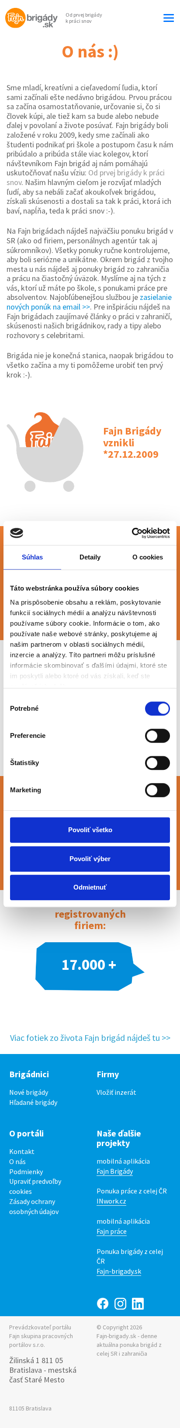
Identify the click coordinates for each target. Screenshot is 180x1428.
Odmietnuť (90, 887)
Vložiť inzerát (116, 1092)
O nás (17, 1161)
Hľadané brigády (33, 1102)
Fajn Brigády (115, 1171)
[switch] (157, 736)
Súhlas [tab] (32, 557)
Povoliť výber (90, 858)
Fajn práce (112, 1231)
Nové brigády (28, 1092)
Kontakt (22, 1151)
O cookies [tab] (147, 557)
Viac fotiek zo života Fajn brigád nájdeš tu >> (90, 1037)
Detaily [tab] (90, 557)
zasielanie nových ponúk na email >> (89, 302)
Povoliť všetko (90, 829)
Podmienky (26, 1171)
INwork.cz (111, 1201)
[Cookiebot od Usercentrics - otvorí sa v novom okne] (131, 533)
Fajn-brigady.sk (119, 1271)
